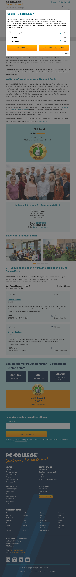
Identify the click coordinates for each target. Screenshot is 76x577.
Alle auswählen (22, 48)
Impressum (65, 53)
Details (64, 33)
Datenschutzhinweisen (15, 27)
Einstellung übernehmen (54, 48)
